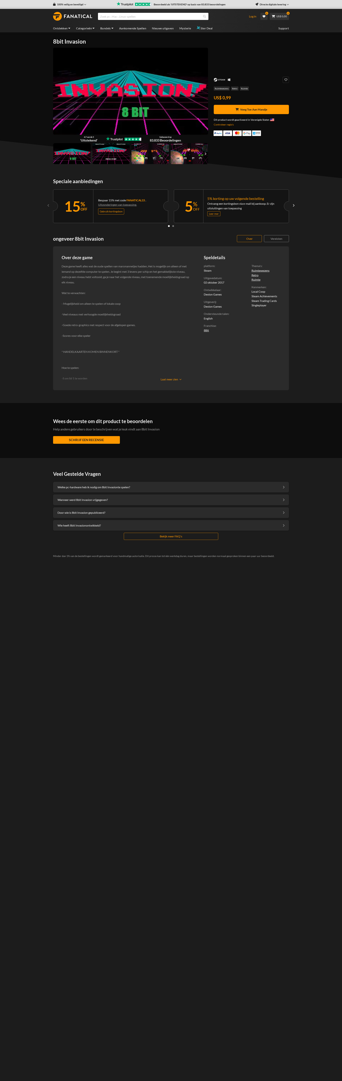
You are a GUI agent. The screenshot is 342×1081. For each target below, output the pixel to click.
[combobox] (171, 16)
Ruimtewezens (222, 88)
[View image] (111, 153)
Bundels (105, 28)
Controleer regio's (224, 124)
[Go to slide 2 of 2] (173, 226)
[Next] (293, 205)
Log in (252, 16)
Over (249, 238)
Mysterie (185, 28)
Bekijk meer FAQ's (171, 536)
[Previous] (48, 205)
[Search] (204, 16)
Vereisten (276, 238)
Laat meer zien (169, 379)
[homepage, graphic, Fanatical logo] (72, 16)
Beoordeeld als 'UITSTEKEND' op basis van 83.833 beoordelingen (190, 4)
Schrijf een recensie (86, 440)
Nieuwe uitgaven (163, 28)
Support (283, 28)
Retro (234, 88)
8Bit (206, 330)
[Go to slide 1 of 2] (169, 226)
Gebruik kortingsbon (111, 211)
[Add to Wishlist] (286, 80)
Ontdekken (60, 28)
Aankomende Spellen (132, 28)
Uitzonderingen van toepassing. (117, 204)
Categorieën (84, 28)
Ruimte (244, 88)
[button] (69, 4)
